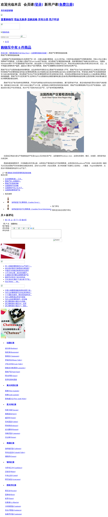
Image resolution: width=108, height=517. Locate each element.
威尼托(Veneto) (10, 418)
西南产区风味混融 (12, 183)
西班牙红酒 (11, 485)
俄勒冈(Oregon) (10, 456)
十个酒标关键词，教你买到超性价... (18, 295)
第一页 (7, 220)
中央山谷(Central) (11, 475)
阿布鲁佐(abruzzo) (11, 425)
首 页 (7, 42)
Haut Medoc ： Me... (12, 281)
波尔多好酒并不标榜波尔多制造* (17, 268)
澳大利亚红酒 (12, 385)
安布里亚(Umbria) (11, 422)
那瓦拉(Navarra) (11, 491)
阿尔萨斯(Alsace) (11, 376)
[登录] (38, 4)
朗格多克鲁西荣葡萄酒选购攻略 (19, 173)
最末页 (24, 220)
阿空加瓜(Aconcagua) (12, 479)
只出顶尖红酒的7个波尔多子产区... (18, 279)
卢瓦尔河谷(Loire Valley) (14, 364)
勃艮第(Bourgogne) (12, 352)
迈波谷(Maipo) (10, 471)
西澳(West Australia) (12, 391)
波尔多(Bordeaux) (11, 348)
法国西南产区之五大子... (14, 188)
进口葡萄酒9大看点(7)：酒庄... (16, 306)
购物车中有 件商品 (16, 47)
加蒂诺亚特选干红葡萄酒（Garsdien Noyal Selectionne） (32, 209)
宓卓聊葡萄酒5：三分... (13, 179)
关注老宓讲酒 (7, 10)
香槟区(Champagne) (12, 356)
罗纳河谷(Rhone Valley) (13, 360)
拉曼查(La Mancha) (12, 502)
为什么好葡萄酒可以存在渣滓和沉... (18, 292)
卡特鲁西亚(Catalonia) (13, 506)
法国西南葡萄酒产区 (12, 190)
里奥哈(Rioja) (10, 494)
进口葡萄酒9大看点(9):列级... (15, 301)
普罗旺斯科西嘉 (11, 379)
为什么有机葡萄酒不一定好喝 (16, 299)
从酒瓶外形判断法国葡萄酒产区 (17, 275)
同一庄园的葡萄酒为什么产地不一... (18, 266)
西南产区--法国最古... (13, 181)
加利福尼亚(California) (13, 448)
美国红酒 (10, 443)
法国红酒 (10, 343)
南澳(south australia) (12, 395)
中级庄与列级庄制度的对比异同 (17, 270)
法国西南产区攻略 (12, 185)
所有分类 (43, 19)
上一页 (13, 220)
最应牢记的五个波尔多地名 (15, 277)
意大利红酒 (11, 404)
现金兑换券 (20, 19)
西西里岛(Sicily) (11, 414)
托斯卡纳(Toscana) (11, 410)
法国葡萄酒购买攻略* (39, 53)
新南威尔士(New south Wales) (15, 399)
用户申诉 (54, 19)
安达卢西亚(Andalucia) (13, 510)
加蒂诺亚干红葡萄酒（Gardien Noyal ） (26, 202)
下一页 (18, 220)
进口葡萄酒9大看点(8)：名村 (15, 304)
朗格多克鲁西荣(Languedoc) (15, 368)
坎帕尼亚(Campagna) (12, 433)
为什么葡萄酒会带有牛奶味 (15, 297)
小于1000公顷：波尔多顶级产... (16, 273)
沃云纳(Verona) (10, 437)
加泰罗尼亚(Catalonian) (13, 514)
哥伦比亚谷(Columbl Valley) (15, 452)
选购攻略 (32, 19)
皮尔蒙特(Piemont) (11, 429)
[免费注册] (66, 4)
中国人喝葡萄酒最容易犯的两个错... (18, 290)
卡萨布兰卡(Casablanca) (13, 468)
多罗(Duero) (9, 498)
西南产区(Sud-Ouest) (12, 372)
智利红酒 (10, 462)
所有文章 (4, 53)
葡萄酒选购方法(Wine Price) (19, 53)
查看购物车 (7, 19)
